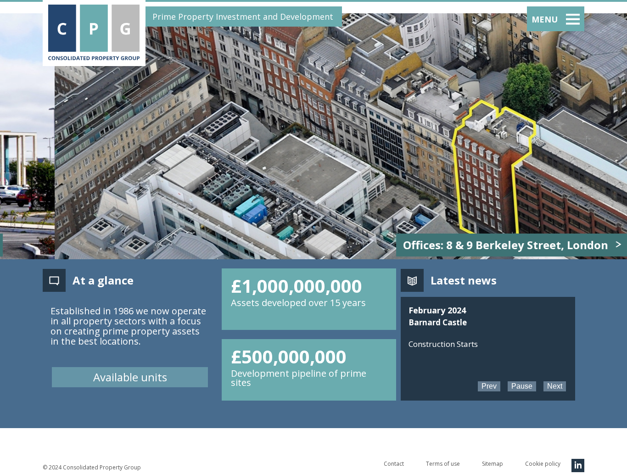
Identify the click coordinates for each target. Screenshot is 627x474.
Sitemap (492, 464)
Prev (489, 386)
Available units (130, 377)
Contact (394, 464)
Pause (521, 386)
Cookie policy (542, 464)
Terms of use (443, 464)
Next (554, 386)
